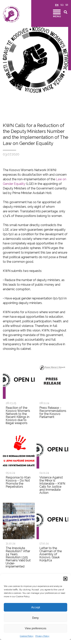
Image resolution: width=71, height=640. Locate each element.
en (57, 5)
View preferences (35, 628)
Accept (35, 607)
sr (66, 5)
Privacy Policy (42, 636)
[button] (65, 579)
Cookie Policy (27, 636)
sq (61, 5)
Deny (35, 617)
